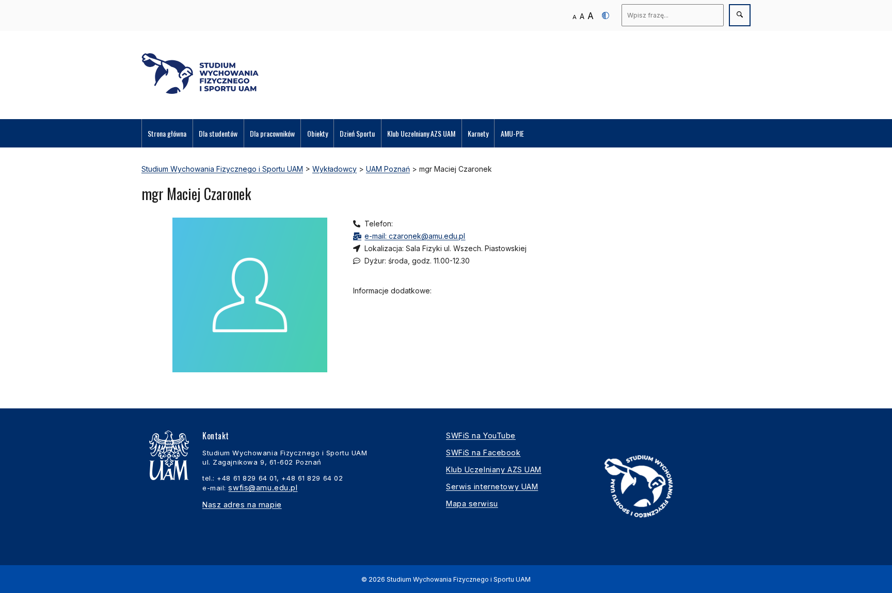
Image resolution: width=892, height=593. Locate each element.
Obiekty (317, 133)
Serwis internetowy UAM (492, 486)
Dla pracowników (272, 133)
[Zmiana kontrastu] (605, 15)
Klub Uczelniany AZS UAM (421, 133)
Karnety (478, 133)
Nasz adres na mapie (242, 504)
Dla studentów (218, 133)
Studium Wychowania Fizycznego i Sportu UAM (459, 579)
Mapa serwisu (472, 503)
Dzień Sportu (357, 133)
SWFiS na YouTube (481, 435)
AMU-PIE (512, 133)
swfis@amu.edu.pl (262, 487)
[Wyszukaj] (740, 15)
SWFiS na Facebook (483, 452)
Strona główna (167, 133)
